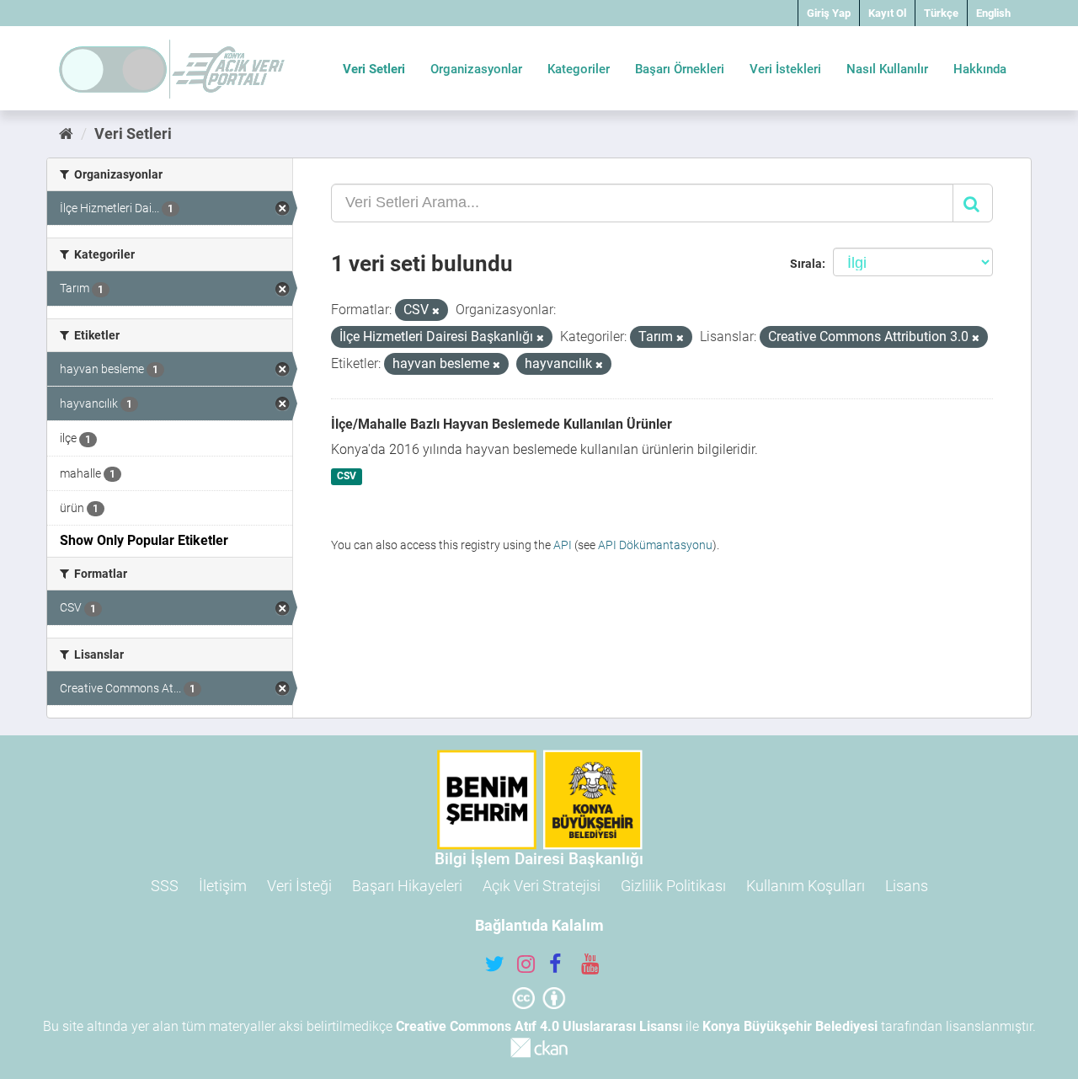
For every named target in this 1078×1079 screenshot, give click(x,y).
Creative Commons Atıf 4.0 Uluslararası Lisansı (539, 1026)
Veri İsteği (299, 886)
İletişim (223, 886)
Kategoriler (578, 69)
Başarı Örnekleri (679, 69)
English (993, 13)
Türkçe (941, 13)
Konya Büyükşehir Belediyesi (790, 1026)
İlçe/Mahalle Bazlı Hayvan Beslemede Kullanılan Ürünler (501, 424)
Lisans (906, 886)
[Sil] (436, 311)
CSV (346, 477)
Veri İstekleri (785, 69)
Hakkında (979, 69)
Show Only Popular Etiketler (144, 540)
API (562, 545)
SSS (165, 886)
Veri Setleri (374, 69)
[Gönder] (973, 203)
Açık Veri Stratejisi (541, 886)
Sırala (806, 263)
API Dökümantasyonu (655, 545)
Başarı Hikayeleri (407, 886)
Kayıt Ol (887, 13)
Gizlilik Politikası (673, 886)
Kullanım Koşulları (805, 886)
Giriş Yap (829, 13)
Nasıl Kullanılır (887, 69)
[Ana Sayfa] (66, 133)
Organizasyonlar (476, 69)
